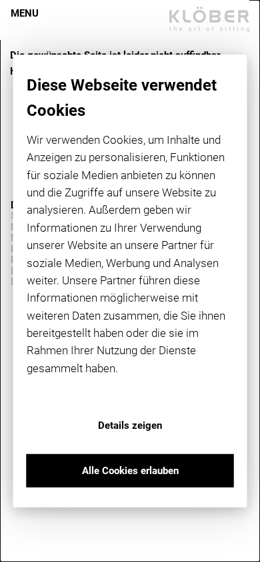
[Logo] (209, 19)
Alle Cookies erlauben (130, 471)
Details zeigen (130, 425)
